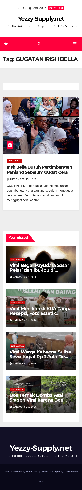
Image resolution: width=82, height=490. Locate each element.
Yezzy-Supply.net (41, 18)
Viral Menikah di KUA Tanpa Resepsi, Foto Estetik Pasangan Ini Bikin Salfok (41, 313)
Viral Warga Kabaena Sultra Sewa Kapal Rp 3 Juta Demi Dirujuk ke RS (40, 356)
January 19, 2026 (25, 407)
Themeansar (71, 471)
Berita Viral (14, 161)
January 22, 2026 (25, 277)
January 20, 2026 (25, 363)
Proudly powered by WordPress (21, 471)
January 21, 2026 (25, 320)
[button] (39, 43)
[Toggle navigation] (75, 43)
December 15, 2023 (23, 179)
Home (41, 481)
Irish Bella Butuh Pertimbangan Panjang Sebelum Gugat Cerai (39, 170)
